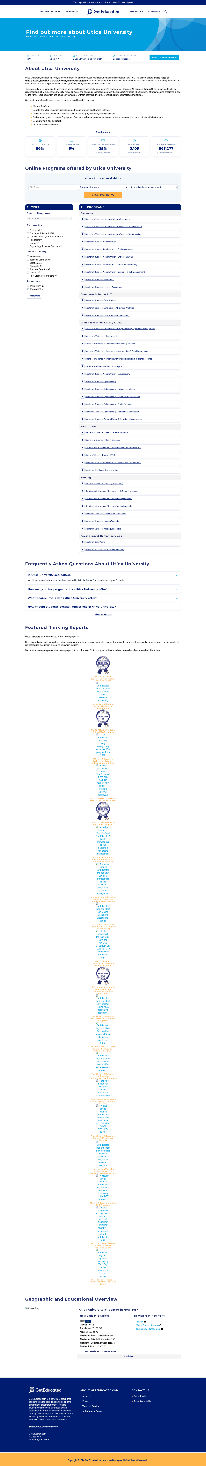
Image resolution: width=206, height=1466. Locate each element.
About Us (86, 1396)
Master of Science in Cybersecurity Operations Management (112, 412)
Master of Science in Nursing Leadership (103, 529)
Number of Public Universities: (95, 1335)
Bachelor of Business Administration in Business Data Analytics (113, 234)
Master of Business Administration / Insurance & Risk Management (115, 272)
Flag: (82, 1321)
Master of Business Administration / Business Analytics (109, 249)
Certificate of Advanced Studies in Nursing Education (108, 498)
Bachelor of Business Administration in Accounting (107, 219)
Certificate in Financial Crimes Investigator (103, 366)
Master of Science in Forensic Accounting (103, 287)
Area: (82, 1332)
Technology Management (148, 1329)
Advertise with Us (142, 1401)
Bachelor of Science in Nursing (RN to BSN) (104, 483)
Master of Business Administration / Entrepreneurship (109, 257)
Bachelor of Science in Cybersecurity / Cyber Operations (110, 344)
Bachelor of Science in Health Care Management (106, 432)
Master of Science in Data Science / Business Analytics (109, 308)
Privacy (86, 1401)
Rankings (71, 11)
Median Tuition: (87, 1346)
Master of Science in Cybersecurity (100, 381)
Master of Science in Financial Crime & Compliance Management (114, 419)
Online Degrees (50, 11)
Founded (34, 56)
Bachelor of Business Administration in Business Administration (113, 227)
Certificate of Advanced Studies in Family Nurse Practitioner (111, 491)
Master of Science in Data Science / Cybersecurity (107, 315)
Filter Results (34, 296)
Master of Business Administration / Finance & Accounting (111, 264)
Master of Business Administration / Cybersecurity (107, 374)
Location (57, 56)
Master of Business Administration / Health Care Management (113, 463)
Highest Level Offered (127, 56)
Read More (128, 1356)
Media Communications (147, 1325)
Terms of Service (90, 1406)
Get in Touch (140, 1396)
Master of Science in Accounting (99, 279)
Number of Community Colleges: (96, 1342)
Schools (154, 11)
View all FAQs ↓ (103, 614)
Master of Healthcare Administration (101, 470)
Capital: (83, 1324)
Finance (139, 1321)
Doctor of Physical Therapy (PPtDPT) (101, 455)
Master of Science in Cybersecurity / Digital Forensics (108, 404)
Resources (136, 11)
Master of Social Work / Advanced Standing (104, 549)
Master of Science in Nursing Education (102, 521)
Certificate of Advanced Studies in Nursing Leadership (109, 506)
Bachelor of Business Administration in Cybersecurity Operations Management (120, 329)
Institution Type (84, 56)
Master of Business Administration (100, 242)
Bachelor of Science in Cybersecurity (101, 336)
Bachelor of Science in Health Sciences (102, 440)
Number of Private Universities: (95, 1339)
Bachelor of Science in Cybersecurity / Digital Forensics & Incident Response (118, 359)
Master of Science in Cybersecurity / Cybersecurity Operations (112, 396)
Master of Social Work (95, 542)
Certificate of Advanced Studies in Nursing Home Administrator (113, 447)
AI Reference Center (92, 1411)
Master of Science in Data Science (100, 300)
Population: (85, 1328)
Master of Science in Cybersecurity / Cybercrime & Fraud (110, 389)
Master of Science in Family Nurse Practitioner (105, 514)
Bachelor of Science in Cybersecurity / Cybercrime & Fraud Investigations (117, 351)
